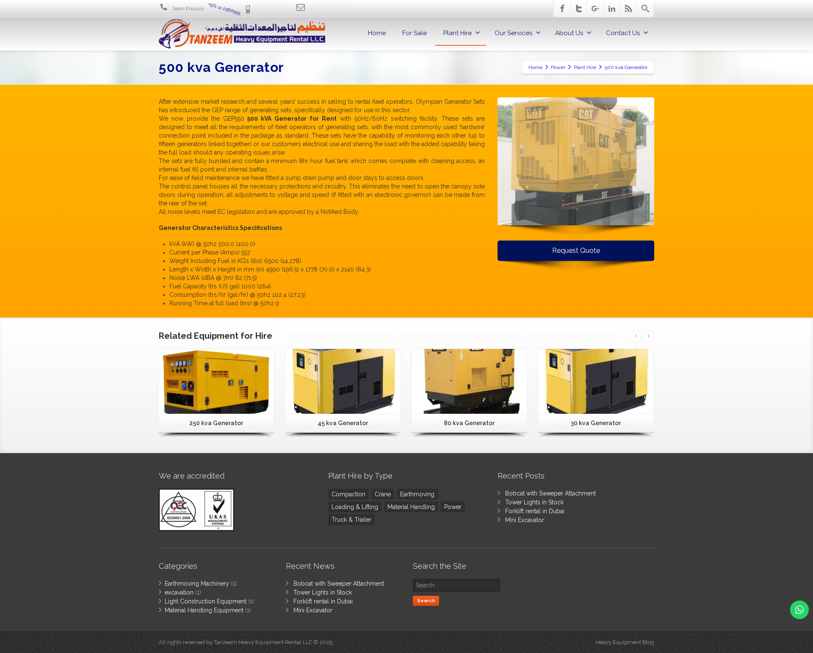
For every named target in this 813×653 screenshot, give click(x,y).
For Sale (414, 33)
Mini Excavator (524, 520)
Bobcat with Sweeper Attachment (550, 493)
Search (426, 600)
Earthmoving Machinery (197, 583)
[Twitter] (578, 8)
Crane (383, 494)
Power (453, 507)
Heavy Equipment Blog (625, 642)
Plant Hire (457, 33)
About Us (569, 33)
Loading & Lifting (355, 507)
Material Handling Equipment (204, 610)
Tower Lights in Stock (534, 502)
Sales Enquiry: (206, 8)
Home (377, 33)
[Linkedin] (611, 8)
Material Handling (411, 507)
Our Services (513, 33)
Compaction (348, 494)
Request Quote (576, 250)
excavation (179, 592)
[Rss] (628, 8)
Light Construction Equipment (205, 601)
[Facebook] (562, 8)
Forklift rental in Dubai (534, 511)
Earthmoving (417, 494)
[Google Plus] (595, 8)
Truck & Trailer (351, 519)
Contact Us (623, 33)
